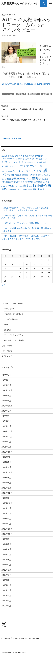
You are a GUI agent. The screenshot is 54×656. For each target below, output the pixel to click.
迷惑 (30, 186)
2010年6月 (6, 585)
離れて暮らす (34, 94)
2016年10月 (6, 503)
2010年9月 (6, 570)
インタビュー (8, 94)
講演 (26, 185)
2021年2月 (6, 446)
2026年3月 (6, 385)
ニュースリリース (8, 15)
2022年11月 (6, 436)
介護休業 (18, 175)
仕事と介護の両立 (43, 175)
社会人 (4, 186)
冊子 (3, 179)
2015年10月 (6, 534)
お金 (4, 161)
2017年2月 (6, 498)
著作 (6, 324)
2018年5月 (6, 488)
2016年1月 (6, 523)
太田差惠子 (33, 178)
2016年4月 (6, 513)
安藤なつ (15, 181)
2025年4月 (6, 400)
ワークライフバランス (26, 170)
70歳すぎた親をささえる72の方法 (19, 156)
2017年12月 (6, 493)
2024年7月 (6, 411)
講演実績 (7, 330)
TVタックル (25, 159)
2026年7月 (6, 375)
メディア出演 (6, 351)
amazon (39, 155)
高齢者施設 (38, 189)
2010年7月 (6, 580)
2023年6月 (6, 426)
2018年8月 (6, 477)
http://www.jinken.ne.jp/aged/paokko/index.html (25, 83)
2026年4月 (6, 380)
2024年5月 (6, 416)
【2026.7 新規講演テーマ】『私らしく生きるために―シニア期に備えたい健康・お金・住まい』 (26, 209)
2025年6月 (6, 395)
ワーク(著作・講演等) (9, 319)
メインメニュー (50, 3)
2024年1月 (6, 421)
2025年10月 (6, 390)
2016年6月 (6, 508)
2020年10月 (6, 452)
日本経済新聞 (26, 181)
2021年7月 (6, 441)
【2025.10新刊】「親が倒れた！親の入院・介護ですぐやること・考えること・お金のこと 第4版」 (26, 237)
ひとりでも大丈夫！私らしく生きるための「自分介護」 (27, 162)
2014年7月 (6, 544)
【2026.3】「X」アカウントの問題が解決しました (24, 223)
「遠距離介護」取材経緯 (13, 314)
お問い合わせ (6, 346)
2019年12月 (6, 457)
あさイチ (43, 159)
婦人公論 (45, 179)
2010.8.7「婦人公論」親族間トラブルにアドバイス (24, 118)
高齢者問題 (47, 94)
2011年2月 (6, 564)
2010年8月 (6, 575)
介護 (43, 170)
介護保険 (25, 175)
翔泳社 (11, 185)
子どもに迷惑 (6, 182)
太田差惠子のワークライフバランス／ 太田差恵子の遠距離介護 (20, 3)
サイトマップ (6, 356)
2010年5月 (6, 590)
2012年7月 (6, 554)
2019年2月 (6, 467)
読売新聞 (19, 186)
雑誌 (11, 189)
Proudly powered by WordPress (13, 652)
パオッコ (37, 166)
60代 (3, 156)
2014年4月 (6, 549)
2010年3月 (6, 600)
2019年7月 (6, 462)
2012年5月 (6, 559)
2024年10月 (6, 405)
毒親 (47, 182)
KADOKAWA (6, 159)
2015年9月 (6, 539)
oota (14, 35)
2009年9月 (6, 605)
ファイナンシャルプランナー (15, 335)
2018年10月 (6, 472)
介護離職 (32, 174)
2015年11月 (6, 529)
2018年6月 (6, 482)
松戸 (35, 182)
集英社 (5, 189)
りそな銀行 (5, 166)
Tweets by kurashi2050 (11, 138)
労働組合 (9, 178)
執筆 (16, 178)
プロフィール (9, 309)
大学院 (22, 179)
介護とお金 (7, 174)
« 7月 (4, 285)
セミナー (26, 165)
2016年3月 (6, 518)
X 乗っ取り (34, 159)
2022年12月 (6, 431)
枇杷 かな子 (41, 182)
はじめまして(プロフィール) (12, 303)
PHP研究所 (17, 159)
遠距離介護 (21, 94)
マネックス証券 (7, 171)
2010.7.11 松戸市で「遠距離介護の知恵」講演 (22, 108)
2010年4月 (6, 595)
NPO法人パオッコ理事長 (14, 340)
